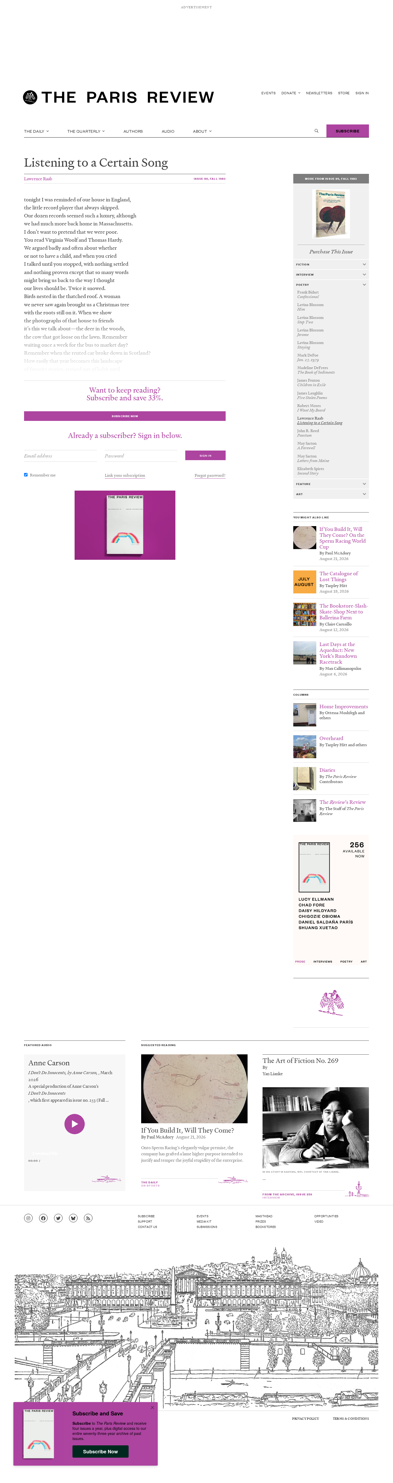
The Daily (34, 131)
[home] (118, 98)
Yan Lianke (273, 1073)
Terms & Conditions (351, 1418)
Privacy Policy (305, 1418)
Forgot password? (210, 475)
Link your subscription (125, 475)
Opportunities (326, 1216)
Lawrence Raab (38, 178)
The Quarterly (84, 131)
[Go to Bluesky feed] (73, 1218)
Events (268, 92)
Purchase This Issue (331, 251)
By (265, 1067)
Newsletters (319, 92)
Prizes (261, 1221)
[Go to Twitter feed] (58, 1218)
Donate (290, 92)
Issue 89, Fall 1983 (210, 178)
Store (344, 92)
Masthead (264, 1216)
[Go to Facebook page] (43, 1218)
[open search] (316, 130)
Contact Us (147, 1226)
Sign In (362, 92)
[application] (74, 1150)
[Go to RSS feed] (88, 1218)
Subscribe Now (100, 1451)
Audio (168, 131)
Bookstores (266, 1226)
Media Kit (204, 1221)
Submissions (207, 1226)
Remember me (43, 475)
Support (145, 1221)
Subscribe (348, 131)
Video (318, 1221)
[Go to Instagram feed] (28, 1218)
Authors (133, 131)
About (200, 131)
